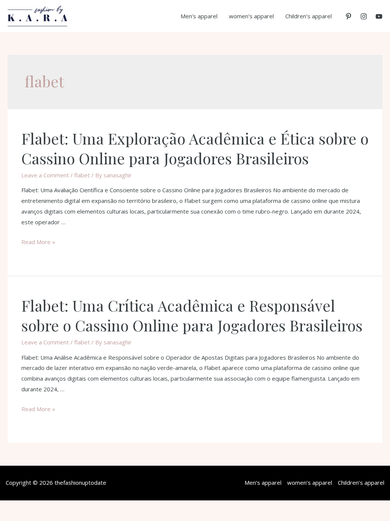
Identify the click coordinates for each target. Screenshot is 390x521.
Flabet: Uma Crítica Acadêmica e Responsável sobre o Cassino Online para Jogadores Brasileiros (192, 315)
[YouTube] (379, 16)
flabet (82, 175)
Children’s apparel (308, 16)
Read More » (38, 242)
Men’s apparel (199, 16)
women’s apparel (251, 16)
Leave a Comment (45, 175)
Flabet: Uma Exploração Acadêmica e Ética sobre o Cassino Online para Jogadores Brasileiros (195, 148)
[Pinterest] (348, 16)
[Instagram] (363, 16)
